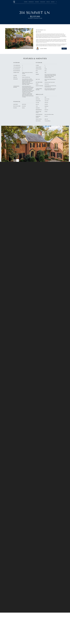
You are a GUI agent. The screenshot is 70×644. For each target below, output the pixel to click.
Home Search (37, 1)
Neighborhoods (31, 1)
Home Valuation (42, 1)
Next (17, 160)
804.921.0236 (52, 1)
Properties (25, 1)
